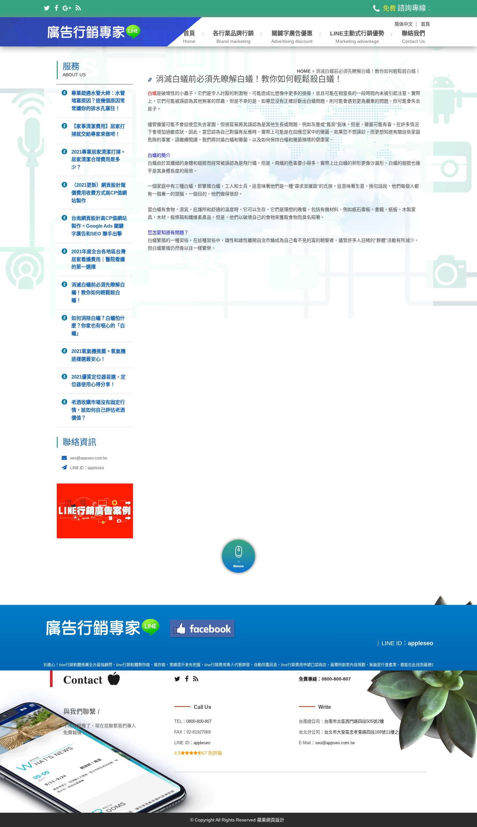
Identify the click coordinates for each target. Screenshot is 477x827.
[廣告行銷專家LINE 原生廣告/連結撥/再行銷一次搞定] (94, 31)
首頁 (425, 24)
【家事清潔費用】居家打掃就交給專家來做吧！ (98, 130)
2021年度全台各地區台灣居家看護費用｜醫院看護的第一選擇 (98, 259)
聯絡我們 (413, 37)
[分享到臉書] (56, 8)
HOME (304, 71)
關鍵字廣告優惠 (291, 37)
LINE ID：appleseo (87, 468)
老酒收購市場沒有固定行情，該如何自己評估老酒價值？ (98, 409)
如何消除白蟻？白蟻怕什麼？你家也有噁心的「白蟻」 (98, 325)
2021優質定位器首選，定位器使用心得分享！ (98, 380)
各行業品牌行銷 (233, 37)
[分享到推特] (47, 8)
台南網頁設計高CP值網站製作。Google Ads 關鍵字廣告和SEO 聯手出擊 (99, 225)
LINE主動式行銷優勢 (357, 37)
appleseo (420, 643)
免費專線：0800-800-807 (325, 679)
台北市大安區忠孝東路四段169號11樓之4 (362, 732)
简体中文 (404, 24)
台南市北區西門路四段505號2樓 (354, 721)
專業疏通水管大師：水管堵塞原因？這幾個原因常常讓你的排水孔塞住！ (98, 100)
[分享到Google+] (67, 8)
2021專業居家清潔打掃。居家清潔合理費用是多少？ (98, 159)
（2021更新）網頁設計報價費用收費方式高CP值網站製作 (99, 192)
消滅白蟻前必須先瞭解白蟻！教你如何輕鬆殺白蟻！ (98, 292)
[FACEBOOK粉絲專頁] (202, 629)
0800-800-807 (199, 721)
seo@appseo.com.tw (88, 458)
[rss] (78, 8)
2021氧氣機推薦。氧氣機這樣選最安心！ (98, 355)
